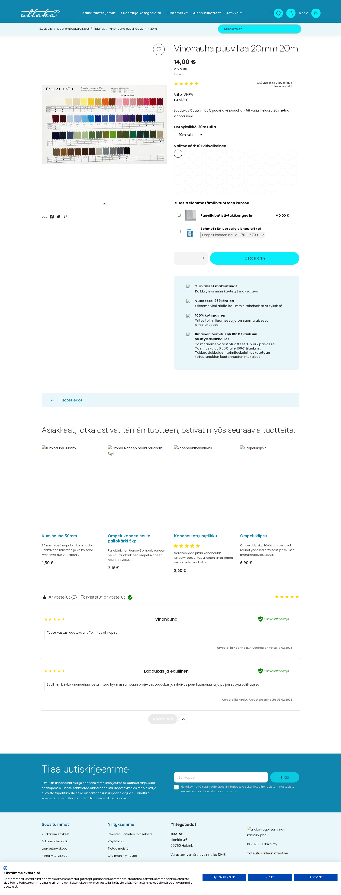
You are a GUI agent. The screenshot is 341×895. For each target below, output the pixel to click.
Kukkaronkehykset (55, 834)
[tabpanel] (104, 124)
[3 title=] (179, 546)
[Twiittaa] (58, 216)
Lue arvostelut (283, 86)
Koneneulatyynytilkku (195, 536)
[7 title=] (190, 546)
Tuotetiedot (66, 400)
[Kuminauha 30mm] (94, 461)
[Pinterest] (65, 216)
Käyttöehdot (117, 841)
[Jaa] (52, 216)
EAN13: (179, 100)
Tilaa (284, 777)
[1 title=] (173, 546)
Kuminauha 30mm (59, 536)
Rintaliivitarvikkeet (55, 855)
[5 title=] (185, 546)
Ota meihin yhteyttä (122, 855)
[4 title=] (292, 597)
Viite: (178, 94)
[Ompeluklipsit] (293, 461)
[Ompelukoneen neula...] (161, 461)
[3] (186, 84)
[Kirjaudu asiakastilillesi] (291, 13)
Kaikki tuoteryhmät (99, 13)
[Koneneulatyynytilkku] (227, 461)
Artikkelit (234, 13)
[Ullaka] (40, 13)
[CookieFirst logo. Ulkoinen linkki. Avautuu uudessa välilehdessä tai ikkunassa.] (5, 868)
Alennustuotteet (207, 13)
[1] (176, 84)
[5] (196, 84)
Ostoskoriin (254, 258)
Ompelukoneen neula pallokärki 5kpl (129, 538)
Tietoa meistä (118, 848)
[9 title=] (196, 546)
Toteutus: (255, 853)
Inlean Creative (276, 853)
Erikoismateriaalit (55, 841)
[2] (181, 84)
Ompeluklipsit (253, 536)
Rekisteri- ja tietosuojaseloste (130, 834)
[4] (191, 84)
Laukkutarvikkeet (54, 848)
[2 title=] (282, 597)
